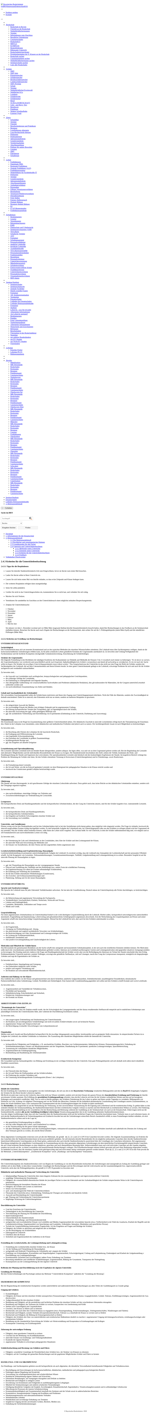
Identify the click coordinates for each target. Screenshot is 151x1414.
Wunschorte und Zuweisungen (21, 327)
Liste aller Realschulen (18, 65)
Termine (13, 33)
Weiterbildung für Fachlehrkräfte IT (23, 173)
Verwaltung (14, 232)
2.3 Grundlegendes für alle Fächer (23, 544)
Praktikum (14, 109)
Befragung (14, 329)
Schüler (9, 69)
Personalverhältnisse (17, 242)
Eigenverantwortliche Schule (21, 268)
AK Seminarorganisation (19, 295)
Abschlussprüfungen (18, 183)
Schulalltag (14, 120)
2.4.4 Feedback (21, 555)
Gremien (13, 149)
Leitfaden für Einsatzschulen (21, 301)
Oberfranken (15, 437)
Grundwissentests (16, 141)
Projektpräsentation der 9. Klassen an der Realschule (29, 54)
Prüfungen (14, 135)
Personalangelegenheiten (19, 253)
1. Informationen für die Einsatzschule (20, 536)
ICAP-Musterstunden (18, 208)
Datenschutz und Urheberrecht (21, 227)
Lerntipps (13, 94)
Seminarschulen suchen (19, 63)
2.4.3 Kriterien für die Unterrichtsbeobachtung (32, 553)
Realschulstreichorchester (19, 52)
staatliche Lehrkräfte (17, 244)
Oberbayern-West (16, 407)
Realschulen (14, 367)
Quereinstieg (15, 344)
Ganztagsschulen (16, 39)
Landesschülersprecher (18, 82)
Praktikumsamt (15, 373)
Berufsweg (14, 107)
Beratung (13, 128)
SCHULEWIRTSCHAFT (20, 103)
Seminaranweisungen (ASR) (21, 230)
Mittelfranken (15, 363)
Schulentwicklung (17, 265)
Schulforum (14, 156)
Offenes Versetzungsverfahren (21, 189)
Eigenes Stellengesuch (18, 200)
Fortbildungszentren (17, 170)
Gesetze (13, 219)
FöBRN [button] (4, 6)
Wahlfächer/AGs (16, 92)
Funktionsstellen (16, 255)
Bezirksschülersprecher (19, 80)
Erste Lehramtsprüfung (18, 320)
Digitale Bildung (16, 202)
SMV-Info (14, 73)
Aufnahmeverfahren (17, 185)
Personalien (14, 187)
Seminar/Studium (12, 282)
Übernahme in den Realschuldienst (23, 333)
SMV (12, 71)
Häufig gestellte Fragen (19, 291)
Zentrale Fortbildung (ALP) (20, 168)
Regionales (14, 369)
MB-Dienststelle (16, 365)
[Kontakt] (2, 9)
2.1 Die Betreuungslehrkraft (20, 540)
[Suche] (2, 19)
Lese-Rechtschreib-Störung (20, 132)
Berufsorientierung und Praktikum (23, 126)
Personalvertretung (17, 259)
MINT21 (13, 44)
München (13, 422)
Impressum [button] (11, 6)
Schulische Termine (17, 234)
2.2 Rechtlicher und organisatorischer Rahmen (27, 542)
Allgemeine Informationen (20, 312)
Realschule (10, 25)
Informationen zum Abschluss (21, 35)
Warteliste (14, 335)
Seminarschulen (16, 284)
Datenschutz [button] (19, 6)
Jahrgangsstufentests (17, 139)
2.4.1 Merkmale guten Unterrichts (27, 549)
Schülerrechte (15, 96)
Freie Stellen (15, 198)
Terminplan (14, 297)
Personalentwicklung (18, 274)
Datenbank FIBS (16, 164)
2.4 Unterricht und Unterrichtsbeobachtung (26, 546)
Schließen (8, 508)
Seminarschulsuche (17, 287)
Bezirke (9, 360)
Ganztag (13, 432)
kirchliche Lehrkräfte (18, 246)
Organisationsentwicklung (20, 276)
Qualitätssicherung (17, 270)
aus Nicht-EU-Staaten (18, 341)
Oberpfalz (14, 451)
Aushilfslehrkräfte (17, 249)
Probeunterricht (16, 137)
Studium (13, 308)
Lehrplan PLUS (16, 352)
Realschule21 (15, 42)
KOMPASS (14, 46)
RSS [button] (26, 6)
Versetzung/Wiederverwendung (22, 194)
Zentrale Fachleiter (17, 289)
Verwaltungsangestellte (18, 251)
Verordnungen (15, 221)
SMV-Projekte (15, 84)
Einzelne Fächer (16, 350)
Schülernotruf (15, 99)
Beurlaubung (15, 192)
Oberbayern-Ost (16, 392)
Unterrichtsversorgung (18, 261)
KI (11, 206)
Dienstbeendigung (17, 196)
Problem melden (12, 12)
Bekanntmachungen (17, 223)
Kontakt (9, 15)
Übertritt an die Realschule (20, 29)
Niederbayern (15, 377)
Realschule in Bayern (18, 27)
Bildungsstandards (17, 354)
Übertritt (13, 124)
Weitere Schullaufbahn (18, 111)
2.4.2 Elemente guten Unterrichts (27, 551)
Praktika (13, 318)
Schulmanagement (17, 240)
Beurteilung (14, 257)
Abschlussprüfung (17, 145)
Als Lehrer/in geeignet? (19, 314)
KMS (12, 225)
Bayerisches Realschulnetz (13, 4)
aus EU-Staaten (16, 339)
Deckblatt (9, 534)
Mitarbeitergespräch (17, 263)
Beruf (12, 101)
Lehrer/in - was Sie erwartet (20, 310)
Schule (12, 86)
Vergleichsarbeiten (17, 143)
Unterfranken (15, 481)
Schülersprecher (16, 77)
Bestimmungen (16, 217)
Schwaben (14, 466)
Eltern (8, 118)
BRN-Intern (14, 278)
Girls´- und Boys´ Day (18, 105)
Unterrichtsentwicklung (19, 272)
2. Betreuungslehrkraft (14, 504)
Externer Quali (15, 113)
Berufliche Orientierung (19, 37)
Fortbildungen (15, 162)
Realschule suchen (17, 56)
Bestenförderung (16, 48)
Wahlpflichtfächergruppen (20, 31)
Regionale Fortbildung (18, 166)
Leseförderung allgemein (19, 130)
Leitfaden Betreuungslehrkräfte (22, 303)
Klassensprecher (16, 75)
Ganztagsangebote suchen (20, 58)
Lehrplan (9, 348)
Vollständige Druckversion (15, 557)
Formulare (14, 238)
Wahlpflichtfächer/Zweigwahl (21, 90)
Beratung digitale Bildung (20, 204)
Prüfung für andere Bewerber (21, 147)
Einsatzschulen (15, 299)
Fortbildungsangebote (18, 211)
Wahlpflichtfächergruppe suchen (22, 61)
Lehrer (8, 160)
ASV (12, 236)
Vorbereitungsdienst (17, 322)
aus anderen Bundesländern (20, 337)
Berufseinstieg (15, 331)
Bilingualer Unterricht (18, 50)
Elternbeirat (14, 154)
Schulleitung (10, 215)
